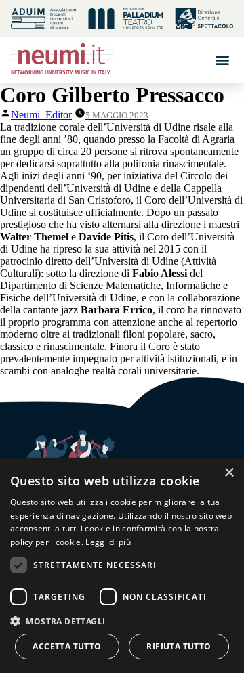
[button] (222, 59)
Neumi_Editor (41, 115)
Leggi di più (108, 542)
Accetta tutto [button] (67, 646)
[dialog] (122, 565)
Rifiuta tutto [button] (178, 646)
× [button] (229, 473)
